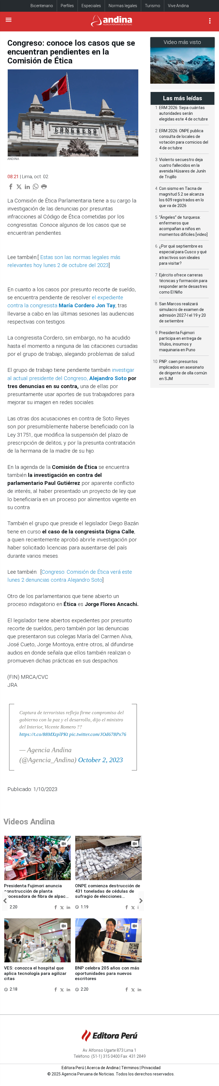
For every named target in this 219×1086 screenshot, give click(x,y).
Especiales (91, 5)
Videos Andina (29, 821)
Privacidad (151, 1067)
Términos (130, 1067)
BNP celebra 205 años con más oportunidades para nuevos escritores (107, 973)
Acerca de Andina (103, 1067)
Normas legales (123, 5)
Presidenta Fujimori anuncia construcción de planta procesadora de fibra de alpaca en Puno (36, 893)
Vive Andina (178, 5)
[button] (5, 901)
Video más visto (182, 42)
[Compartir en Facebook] (56, 907)
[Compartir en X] (63, 907)
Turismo (152, 5)
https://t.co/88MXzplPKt (43, 734)
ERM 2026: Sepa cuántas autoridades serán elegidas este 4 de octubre (183, 113)
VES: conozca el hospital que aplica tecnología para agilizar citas (35, 973)
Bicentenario (42, 5)
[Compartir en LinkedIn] (68, 907)
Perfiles (67, 5)
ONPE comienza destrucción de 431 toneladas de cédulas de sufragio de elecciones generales (107, 893)
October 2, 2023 (100, 760)
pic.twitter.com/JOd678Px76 (97, 734)
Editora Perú (73, 1067)
